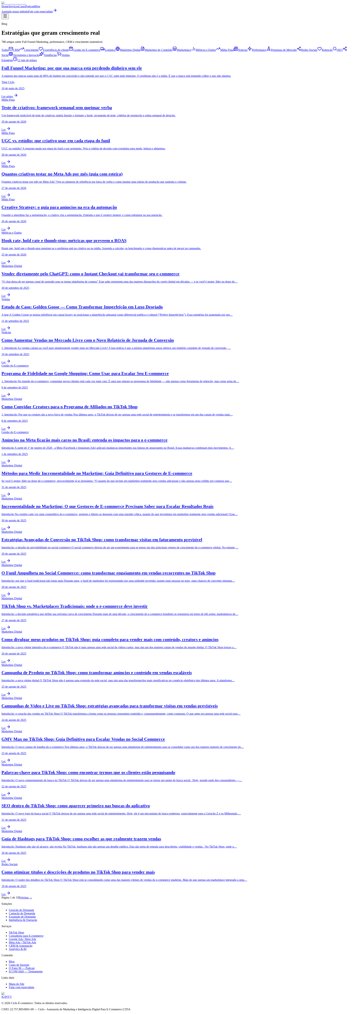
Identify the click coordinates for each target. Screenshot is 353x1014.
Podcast (29, 6)
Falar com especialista (21, 987)
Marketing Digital (130, 49)
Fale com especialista (40, 11)
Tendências (50, 55)
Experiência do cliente (56, 49)
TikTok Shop (16, 932)
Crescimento (31, 49)
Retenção (327, 49)
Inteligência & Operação (23, 920)
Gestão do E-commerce (86, 49)
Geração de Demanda (21, 910)
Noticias (242, 49)
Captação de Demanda (22, 913)
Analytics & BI (17, 949)
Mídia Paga (226, 49)
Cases (22, 6)
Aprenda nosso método (14, 11)
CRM (16, 49)
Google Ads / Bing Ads (22, 939)
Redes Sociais (309, 49)
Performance (259, 49)
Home (5, 6)
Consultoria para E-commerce (26, 935)
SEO (340, 49)
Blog (37, 6)
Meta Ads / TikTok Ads (22, 942)
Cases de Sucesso (19, 964)
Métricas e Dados (206, 49)
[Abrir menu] (5, 16)
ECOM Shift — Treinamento (26, 971)
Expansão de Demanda (22, 916)
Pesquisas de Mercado (284, 49)
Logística (110, 49)
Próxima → (25, 897)
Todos (5, 49)
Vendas (65, 55)
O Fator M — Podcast (22, 968)
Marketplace (184, 49)
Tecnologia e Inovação (26, 55)
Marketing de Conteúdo (158, 49)
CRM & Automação (20, 945)
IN (6, 996)
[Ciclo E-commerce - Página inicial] (13, 3)
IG (3, 996)
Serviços (14, 6)
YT (10, 996)
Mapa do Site (16, 984)
